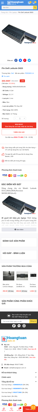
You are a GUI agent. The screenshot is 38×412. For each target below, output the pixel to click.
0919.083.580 (23, 357)
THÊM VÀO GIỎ (19, 132)
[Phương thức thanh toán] (15, 175)
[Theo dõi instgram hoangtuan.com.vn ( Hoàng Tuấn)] (24, 325)
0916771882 (19, 364)
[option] (19, 34)
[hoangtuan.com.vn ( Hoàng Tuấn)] (15, 3)
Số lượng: (5, 118)
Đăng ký (33, 321)
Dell (12, 73)
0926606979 (17, 388)
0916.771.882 (18, 137)
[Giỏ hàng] (33, 3)
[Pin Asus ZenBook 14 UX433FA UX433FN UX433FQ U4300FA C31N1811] (22, 276)
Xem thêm (20, 229)
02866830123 (17, 384)
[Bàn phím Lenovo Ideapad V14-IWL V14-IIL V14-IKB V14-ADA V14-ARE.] (9, 276)
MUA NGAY (19, 125)
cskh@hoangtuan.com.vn (17, 368)
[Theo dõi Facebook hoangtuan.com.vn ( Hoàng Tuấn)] (14, 325)
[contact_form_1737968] (33, 407)
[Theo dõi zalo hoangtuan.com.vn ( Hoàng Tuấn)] (19, 325)
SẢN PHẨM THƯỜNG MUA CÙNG (17, 266)
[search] (35, 7)
